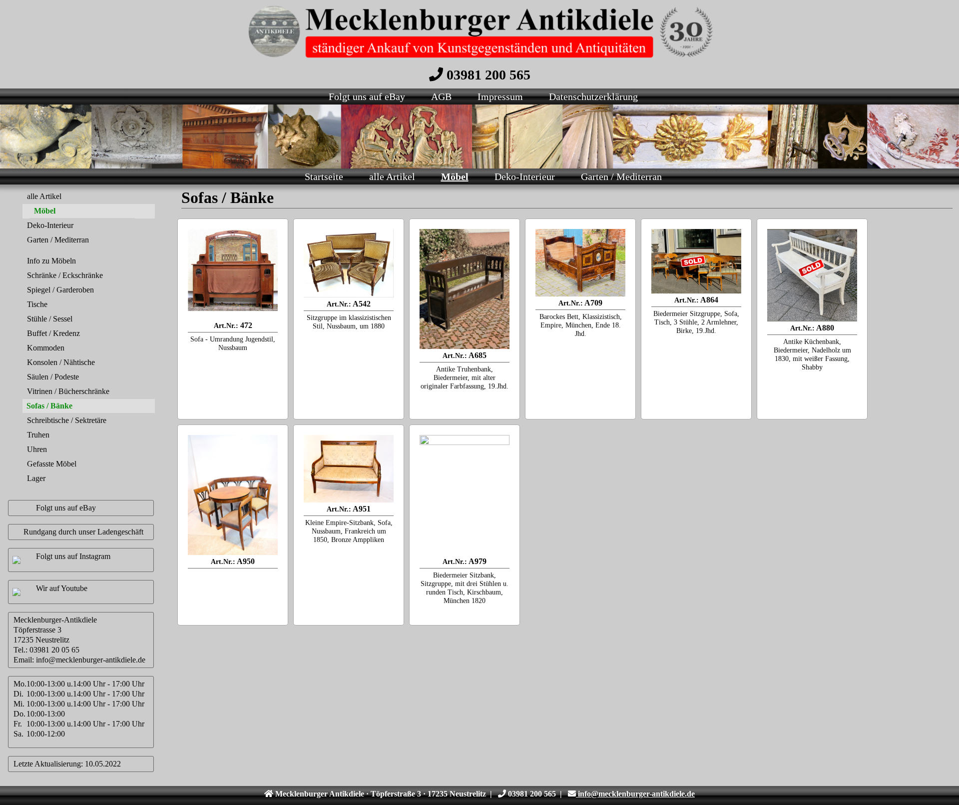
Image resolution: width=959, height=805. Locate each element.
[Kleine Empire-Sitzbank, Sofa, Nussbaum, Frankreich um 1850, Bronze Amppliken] (349, 468)
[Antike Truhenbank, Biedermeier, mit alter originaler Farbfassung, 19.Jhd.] (464, 289)
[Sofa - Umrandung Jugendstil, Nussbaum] (233, 274)
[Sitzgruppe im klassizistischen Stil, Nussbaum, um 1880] (349, 263)
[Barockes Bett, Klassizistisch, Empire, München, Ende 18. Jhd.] (580, 262)
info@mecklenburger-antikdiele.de (90, 660)
